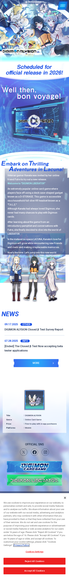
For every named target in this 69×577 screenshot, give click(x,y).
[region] (34, 535)
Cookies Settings (34, 551)
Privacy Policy (21, 545)
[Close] (65, 497)
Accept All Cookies (34, 570)
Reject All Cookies (34, 561)
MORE (36, 363)
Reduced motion (36, 2)
